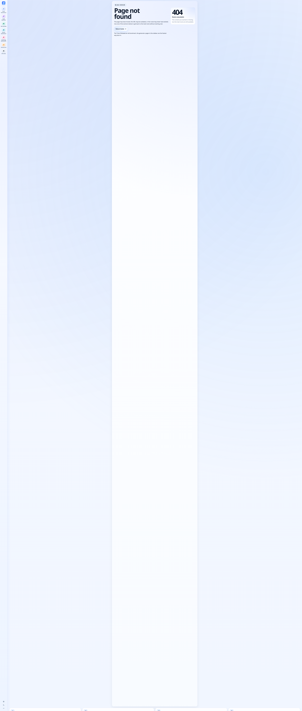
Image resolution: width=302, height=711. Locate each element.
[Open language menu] (3, 701)
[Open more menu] (3, 708)
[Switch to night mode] (3, 705)
